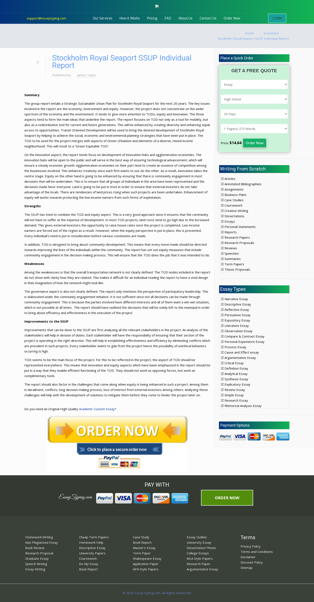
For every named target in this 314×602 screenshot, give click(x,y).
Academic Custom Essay (97, 409)
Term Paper (142, 553)
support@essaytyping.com (46, 18)
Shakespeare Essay (147, 558)
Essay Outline (197, 537)
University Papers (92, 553)
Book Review (34, 548)
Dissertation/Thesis (201, 548)
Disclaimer (248, 557)
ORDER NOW (227, 497)
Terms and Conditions (257, 551)
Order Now (255, 143)
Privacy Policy (251, 546)
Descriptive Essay (92, 548)
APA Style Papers (145, 569)
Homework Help (91, 542)
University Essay (199, 542)
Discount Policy (252, 562)
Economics (271, 33)
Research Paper (198, 564)
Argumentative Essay (202, 569)
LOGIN (277, 18)
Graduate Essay (37, 558)
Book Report (88, 569)
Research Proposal (39, 553)
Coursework (88, 558)
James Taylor (86, 75)
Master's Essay (144, 548)
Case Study (141, 537)
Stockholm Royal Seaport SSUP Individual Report (253, 38)
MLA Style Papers (200, 558)
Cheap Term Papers (94, 537)
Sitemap (246, 567)
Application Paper (145, 564)
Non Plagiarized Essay (41, 542)
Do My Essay (88, 564)
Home (249, 33)
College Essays (198, 553)
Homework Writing (39, 537)
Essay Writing (35, 569)
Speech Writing (36, 564)
